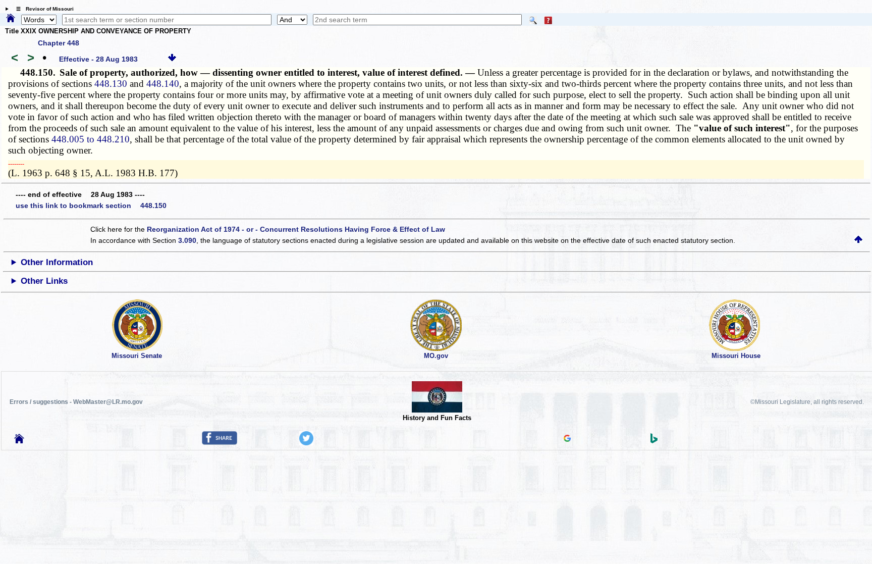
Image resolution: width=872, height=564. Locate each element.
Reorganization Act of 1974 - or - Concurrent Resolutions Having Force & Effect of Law (296, 229)
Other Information (57, 262)
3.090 (187, 240)
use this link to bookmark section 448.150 (91, 205)
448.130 (110, 83)
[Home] (10, 19)
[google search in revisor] (567, 439)
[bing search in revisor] (654, 441)
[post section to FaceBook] (219, 442)
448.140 (162, 83)
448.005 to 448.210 (90, 139)
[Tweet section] (306, 443)
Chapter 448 (58, 43)
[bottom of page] (172, 59)
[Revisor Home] (19, 441)
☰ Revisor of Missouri (42, 9)
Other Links (44, 281)
